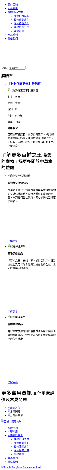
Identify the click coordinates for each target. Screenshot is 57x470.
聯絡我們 (13, 38)
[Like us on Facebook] (11, 421)
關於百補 (13, 4)
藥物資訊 (19, 31)
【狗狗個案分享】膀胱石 (24, 83)
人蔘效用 (13, 8)
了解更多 (13, 241)
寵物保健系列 (21, 19)
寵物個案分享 (21, 27)
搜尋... (4, 68)
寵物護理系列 (21, 23)
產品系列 (13, 34)
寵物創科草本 (15, 12)
